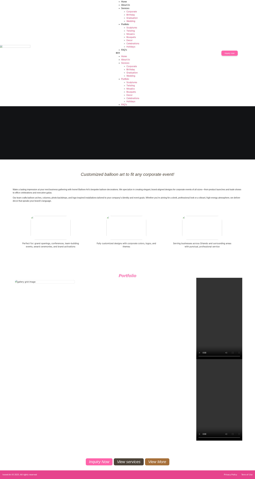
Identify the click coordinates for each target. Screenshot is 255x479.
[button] (127, 53)
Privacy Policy (230, 475)
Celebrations (132, 43)
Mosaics (130, 34)
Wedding (130, 21)
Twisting (130, 30)
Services (125, 8)
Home (124, 2)
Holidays (130, 46)
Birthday (130, 14)
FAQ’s (124, 50)
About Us (125, 5)
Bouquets (131, 37)
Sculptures (131, 27)
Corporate (131, 11)
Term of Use (246, 475)
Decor (129, 40)
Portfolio (125, 24)
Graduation (132, 18)
